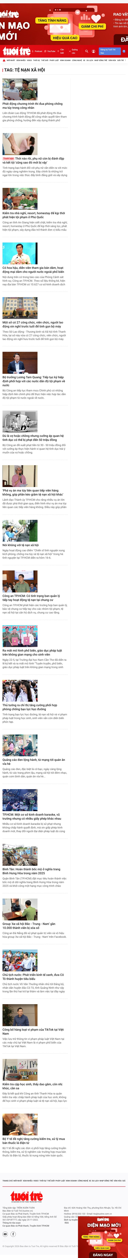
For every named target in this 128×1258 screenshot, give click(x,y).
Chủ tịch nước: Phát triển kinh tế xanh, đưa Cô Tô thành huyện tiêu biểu (33, 977)
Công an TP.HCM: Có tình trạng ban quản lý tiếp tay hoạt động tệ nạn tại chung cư (31, 598)
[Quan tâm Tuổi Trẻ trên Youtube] (5, 1234)
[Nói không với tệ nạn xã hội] (20, 531)
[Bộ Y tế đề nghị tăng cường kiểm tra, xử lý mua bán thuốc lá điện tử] (20, 1124)
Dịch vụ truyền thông (74, 1220)
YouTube (51, 51)
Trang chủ (7, 1181)
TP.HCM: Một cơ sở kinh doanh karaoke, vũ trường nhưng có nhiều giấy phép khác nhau (31, 816)
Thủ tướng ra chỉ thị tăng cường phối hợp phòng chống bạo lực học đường (29, 707)
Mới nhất (11, 60)
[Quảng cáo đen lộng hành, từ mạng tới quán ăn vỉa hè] (20, 745)
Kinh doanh (65, 60)
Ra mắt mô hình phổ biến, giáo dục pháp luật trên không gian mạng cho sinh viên (32, 652)
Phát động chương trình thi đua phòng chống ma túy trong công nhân (32, 106)
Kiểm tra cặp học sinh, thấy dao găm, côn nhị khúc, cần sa (32, 1086)
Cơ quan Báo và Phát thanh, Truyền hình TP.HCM (25, 1226)
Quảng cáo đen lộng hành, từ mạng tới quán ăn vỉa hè (33, 762)
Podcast (38, 51)
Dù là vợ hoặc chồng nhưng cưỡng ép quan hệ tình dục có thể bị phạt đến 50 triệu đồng (33, 438)
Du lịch (89, 60)
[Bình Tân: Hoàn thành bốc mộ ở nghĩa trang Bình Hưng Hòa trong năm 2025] (20, 855)
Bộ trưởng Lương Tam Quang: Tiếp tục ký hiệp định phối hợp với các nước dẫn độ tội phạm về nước (33, 381)
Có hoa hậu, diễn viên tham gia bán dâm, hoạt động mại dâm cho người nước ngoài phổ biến (33, 270)
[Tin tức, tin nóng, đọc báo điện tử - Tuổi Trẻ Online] (16, 51)
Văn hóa (112, 60)
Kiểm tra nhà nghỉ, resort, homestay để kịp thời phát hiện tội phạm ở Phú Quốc (33, 215)
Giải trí (120, 60)
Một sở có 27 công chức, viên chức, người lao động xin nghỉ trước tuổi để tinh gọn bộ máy (32, 324)
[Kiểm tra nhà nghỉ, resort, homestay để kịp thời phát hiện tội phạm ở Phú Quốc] (20, 199)
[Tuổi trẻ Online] (27, 1197)
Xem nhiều (21, 60)
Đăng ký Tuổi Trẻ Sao (107, 51)
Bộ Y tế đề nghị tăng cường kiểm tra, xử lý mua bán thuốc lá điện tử (33, 1141)
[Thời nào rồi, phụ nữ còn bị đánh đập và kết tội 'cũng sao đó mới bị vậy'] (20, 144)
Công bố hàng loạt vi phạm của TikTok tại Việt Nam (33, 1031)
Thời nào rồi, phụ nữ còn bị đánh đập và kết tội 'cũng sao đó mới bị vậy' (33, 160)
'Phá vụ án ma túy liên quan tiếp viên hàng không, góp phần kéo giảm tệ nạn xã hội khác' (32, 492)
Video (29, 60)
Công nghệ (77, 60)
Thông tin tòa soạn (11, 1223)
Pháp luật (54, 60)
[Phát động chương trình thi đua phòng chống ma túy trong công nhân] (20, 89)
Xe (84, 60)
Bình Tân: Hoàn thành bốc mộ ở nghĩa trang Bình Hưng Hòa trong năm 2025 (31, 871)
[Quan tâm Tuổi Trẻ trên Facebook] (13, 1234)
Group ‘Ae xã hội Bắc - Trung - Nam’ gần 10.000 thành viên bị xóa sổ (28, 926)
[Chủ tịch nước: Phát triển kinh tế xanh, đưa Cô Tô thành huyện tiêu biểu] (20, 960)
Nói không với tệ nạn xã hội (20, 545)
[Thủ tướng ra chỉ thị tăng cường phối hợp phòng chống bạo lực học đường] (20, 691)
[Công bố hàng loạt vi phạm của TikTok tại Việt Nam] (20, 1015)
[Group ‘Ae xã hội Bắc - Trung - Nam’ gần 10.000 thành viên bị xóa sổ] (20, 909)
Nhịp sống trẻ (100, 60)
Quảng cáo (75, 51)
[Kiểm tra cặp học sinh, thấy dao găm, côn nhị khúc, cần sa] (20, 1070)
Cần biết (62, 51)
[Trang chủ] (4, 60)
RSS (67, 1223)
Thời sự (36, 60)
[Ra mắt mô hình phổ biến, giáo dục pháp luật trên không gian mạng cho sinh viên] (20, 636)
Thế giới (44, 60)
